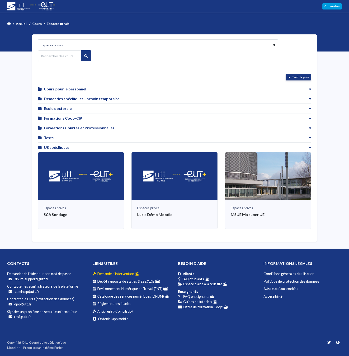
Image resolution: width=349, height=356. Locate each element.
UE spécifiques (57, 147)
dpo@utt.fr (23, 304)
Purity (58, 348)
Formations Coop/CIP (63, 118)
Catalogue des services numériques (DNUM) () (133, 296)
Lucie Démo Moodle (154, 214)
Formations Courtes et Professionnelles (79, 128)
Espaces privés (58, 24)
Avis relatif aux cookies (281, 289)
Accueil (21, 24)
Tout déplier (300, 77)
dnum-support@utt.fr (31, 279)
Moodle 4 (14, 348)
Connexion (332, 6)
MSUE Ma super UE (247, 214)
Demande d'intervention (117, 274)
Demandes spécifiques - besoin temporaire (81, 98)
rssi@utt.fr (22, 317)
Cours (37, 24)
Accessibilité (273, 296)
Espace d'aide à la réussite (204, 284)
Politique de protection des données (291, 281)
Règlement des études (113, 304)
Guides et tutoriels (199, 302)
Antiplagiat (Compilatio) (114, 311)
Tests (49, 137)
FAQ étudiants (194, 279)
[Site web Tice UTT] (338, 342)
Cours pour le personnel (65, 89)
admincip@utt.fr (26, 292)
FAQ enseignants (197, 297)
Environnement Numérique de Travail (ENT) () (132, 289)
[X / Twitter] (329, 342)
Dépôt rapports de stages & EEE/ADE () (128, 281)
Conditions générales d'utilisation (289, 274)
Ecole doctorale (58, 108)
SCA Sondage (55, 214)
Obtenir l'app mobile (112, 319)
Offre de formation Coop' (205, 307)
